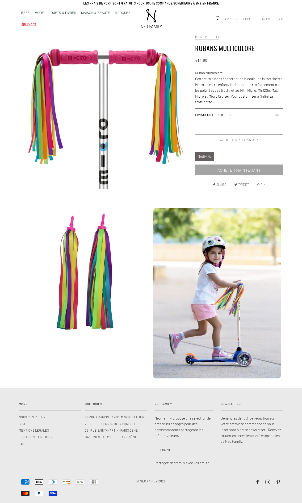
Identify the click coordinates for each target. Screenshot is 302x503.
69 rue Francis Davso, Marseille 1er (114, 417)
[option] (105, 119)
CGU (22, 423)
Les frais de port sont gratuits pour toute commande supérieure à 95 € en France (151, 3)
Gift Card (162, 450)
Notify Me (204, 156)
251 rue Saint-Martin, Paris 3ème (111, 430)
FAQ (21, 444)
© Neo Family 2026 (151, 481)
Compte (249, 19)
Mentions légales (34, 430)
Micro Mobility (207, 37)
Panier (265, 19)
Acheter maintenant (239, 170)
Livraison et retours (37, 437)
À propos (231, 19)
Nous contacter (32, 417)
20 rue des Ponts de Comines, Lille (114, 423)
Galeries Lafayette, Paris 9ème (111, 437)
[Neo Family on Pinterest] (278, 482)
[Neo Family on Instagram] (267, 482)
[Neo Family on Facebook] (257, 482)
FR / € (279, 19)
